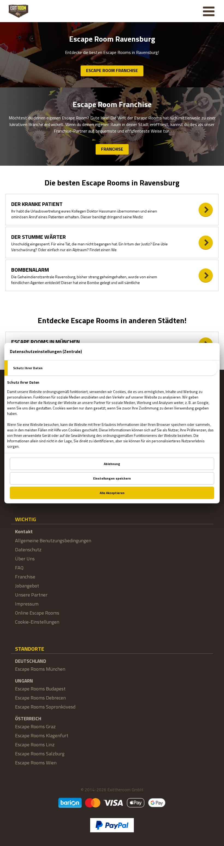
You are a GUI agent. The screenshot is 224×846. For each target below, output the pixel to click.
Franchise (112, 149)
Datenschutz (28, 549)
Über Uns (25, 558)
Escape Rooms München (40, 669)
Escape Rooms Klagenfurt (41, 735)
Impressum (27, 603)
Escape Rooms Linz (35, 744)
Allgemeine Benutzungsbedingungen (53, 540)
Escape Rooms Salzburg (39, 753)
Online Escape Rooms (37, 612)
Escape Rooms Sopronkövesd (45, 706)
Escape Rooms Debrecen (40, 697)
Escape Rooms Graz (35, 726)
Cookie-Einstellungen (37, 622)
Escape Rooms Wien (36, 762)
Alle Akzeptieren (112, 492)
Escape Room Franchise (112, 70)
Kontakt (24, 531)
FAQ (19, 567)
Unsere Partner (31, 594)
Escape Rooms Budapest (40, 688)
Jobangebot (27, 585)
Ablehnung (112, 463)
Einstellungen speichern (112, 478)
